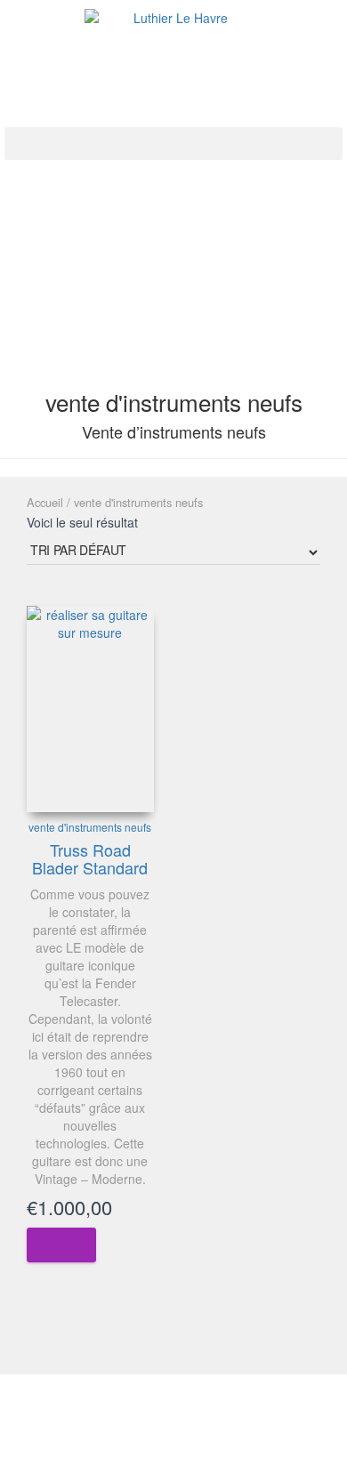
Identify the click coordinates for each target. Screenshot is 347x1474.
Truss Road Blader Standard (90, 858)
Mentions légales (93, 1404)
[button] (173, 143)
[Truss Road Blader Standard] (90, 708)
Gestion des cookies (173, 1445)
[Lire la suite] (61, 1245)
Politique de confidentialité (227, 1404)
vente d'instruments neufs (89, 826)
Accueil (45, 502)
